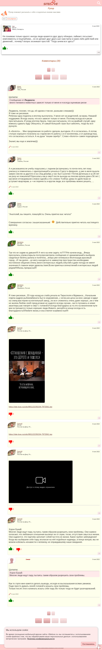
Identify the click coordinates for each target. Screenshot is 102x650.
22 (99, 198)
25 (99, 322)
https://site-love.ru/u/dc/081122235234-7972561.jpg (30, 407)
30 (99, 605)
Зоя (13, 26)
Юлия (19, 86)
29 (99, 553)
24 (99, 279)
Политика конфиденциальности (41, 639)
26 (99, 418)
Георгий (19, 328)
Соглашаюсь (88, 644)
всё (4, 19)
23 (99, 236)
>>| (99, 52)
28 (99, 513)
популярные (11, 19)
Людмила (20, 242)
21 (99, 152)
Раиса (19, 158)
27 (99, 446)
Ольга (19, 203)
